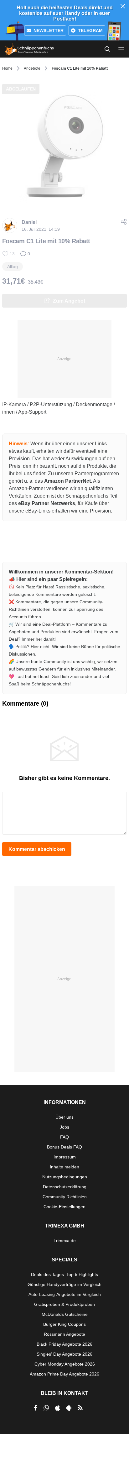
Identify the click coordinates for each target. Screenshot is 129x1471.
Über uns (64, 1117)
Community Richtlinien (65, 1196)
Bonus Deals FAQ (64, 1146)
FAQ (64, 1137)
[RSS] (80, 1408)
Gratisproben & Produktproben (64, 1304)
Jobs (64, 1127)
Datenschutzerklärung (64, 1186)
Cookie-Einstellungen (64, 1206)
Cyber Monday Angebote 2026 (64, 1364)
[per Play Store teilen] (68, 1408)
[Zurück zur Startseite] (29, 49)
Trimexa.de (65, 1240)
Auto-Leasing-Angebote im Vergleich (64, 1294)
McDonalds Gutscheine (65, 1314)
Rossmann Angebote (64, 1334)
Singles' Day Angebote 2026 (64, 1354)
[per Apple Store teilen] (57, 1408)
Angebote (32, 68)
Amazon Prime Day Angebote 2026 (64, 1373)
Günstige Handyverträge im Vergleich (64, 1284)
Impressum (65, 1156)
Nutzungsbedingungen (64, 1176)
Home (7, 68)
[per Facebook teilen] (35, 1408)
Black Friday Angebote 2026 (64, 1344)
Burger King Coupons (64, 1324)
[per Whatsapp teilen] (46, 1408)
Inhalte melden (64, 1166)
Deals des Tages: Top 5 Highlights (64, 1274)
